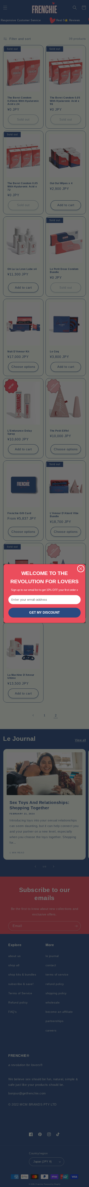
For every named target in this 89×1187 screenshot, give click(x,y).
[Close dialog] (81, 569)
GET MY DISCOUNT (44, 612)
